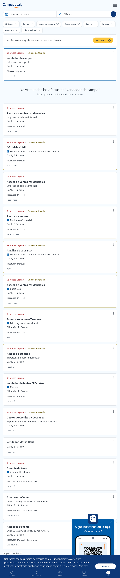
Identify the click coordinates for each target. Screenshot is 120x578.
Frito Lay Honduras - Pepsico (25, 323)
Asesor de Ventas (17, 216)
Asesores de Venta (18, 497)
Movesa (14, 387)
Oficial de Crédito (17, 147)
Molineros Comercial (21, 220)
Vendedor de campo (19, 58)
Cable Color (16, 288)
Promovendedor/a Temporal (24, 319)
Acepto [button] (105, 566)
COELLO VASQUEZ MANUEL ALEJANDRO (28, 501)
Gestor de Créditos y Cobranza (25, 417)
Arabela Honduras (20, 472)
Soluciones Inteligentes (19, 62)
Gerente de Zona (17, 468)
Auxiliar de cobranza (19, 250)
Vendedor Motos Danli (20, 442)
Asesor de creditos (18, 353)
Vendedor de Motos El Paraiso (25, 383)
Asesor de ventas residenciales (26, 113)
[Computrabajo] (12, 5)
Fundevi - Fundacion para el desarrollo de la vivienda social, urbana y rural (35, 151)
